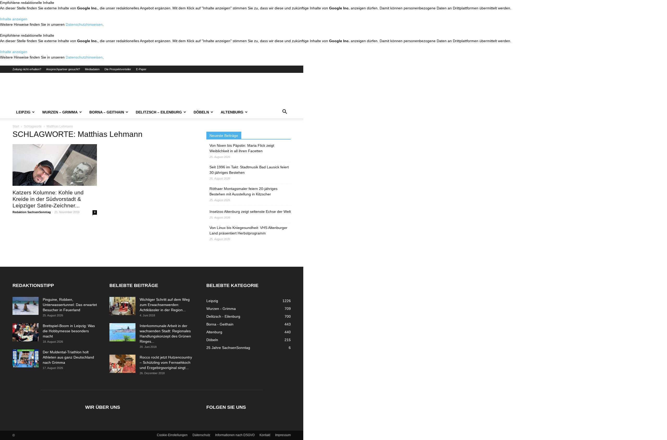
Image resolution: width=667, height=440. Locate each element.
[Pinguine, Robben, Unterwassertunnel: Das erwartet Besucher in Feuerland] (26, 306)
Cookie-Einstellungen (172, 435)
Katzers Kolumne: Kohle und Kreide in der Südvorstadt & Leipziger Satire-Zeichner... (48, 198)
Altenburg (232, 112)
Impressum (283, 435)
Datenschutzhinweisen (84, 24)
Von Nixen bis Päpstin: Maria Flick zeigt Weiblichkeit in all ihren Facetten (241, 148)
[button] (284, 112)
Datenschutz (201, 435)
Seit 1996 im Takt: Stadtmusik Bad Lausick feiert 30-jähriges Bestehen (249, 170)
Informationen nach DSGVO (235, 435)
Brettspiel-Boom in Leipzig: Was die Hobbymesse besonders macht (69, 331)
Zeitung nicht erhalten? (27, 69)
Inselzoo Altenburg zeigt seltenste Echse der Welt (250, 211)
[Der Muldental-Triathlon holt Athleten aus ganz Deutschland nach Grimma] (26, 358)
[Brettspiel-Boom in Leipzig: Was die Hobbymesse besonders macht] (26, 332)
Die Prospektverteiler (117, 69)
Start (16, 126)
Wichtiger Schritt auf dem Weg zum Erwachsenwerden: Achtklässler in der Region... (165, 304)
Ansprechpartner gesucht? (63, 69)
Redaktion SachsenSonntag (32, 212)
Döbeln (201, 112)
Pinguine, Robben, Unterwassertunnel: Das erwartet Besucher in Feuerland (70, 304)
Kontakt (265, 435)
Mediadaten (92, 69)
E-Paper (141, 69)
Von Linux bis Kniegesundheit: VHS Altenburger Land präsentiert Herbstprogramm (248, 230)
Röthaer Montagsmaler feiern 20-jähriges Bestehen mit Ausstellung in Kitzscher (243, 191)
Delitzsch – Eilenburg (159, 112)
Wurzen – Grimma (60, 112)
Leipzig (23, 112)
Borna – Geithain (106, 112)
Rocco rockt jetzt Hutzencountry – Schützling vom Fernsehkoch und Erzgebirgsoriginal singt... (166, 362)
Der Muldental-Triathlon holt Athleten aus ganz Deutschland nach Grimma (68, 357)
